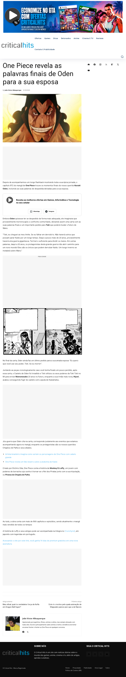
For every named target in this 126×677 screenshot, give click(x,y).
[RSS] (106, 64)
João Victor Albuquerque (13, 90)
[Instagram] (100, 64)
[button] (122, 56)
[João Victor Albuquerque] (12, 624)
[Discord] (88, 64)
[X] (28, 631)
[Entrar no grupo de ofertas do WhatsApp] (63, 18)
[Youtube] (88, 70)
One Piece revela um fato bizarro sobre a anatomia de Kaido (31, 462)
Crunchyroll (70, 531)
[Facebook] (23, 631)
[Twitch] (112, 64)
